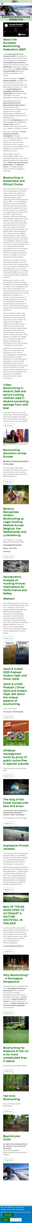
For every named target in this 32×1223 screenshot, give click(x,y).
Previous (2, 10)
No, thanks (16, 1220)
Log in (30, 1)
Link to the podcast (10, 709)
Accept (5, 1220)
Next (31, 11)
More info (8, 1215)
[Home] (19, 1)
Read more (8, 425)
